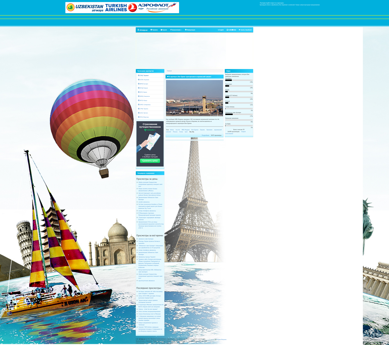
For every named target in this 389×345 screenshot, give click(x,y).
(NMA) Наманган (144, 96)
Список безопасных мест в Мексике (149, 314)
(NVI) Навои (143, 92)
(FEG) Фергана (144, 117)
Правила (155, 30)
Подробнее (205, 135)
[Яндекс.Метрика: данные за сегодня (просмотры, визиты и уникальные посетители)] (220, 339)
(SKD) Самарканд (144, 104)
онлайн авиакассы (144, 202)
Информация (190, 30)
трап (186, 132)
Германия (209, 130)
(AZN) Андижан (144, 80)
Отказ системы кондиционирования (149, 311)
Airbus (172, 130)
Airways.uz (143, 30)
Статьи (181, 132)
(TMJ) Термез (143, 109)
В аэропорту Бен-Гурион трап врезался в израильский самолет (190, 77)
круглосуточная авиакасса (146, 281)
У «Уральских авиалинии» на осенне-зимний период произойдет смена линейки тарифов (149, 318)
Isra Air (178, 130)
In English (221, 30)
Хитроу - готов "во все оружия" (148, 309)
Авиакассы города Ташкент (146, 257)
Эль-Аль (191, 132)
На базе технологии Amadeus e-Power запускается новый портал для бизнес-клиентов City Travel (150, 206)
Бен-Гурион (194, 130)
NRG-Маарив (186, 130)
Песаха (175, 132)
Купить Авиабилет (246, 30)
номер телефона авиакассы (147, 211)
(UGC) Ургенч (143, 113)
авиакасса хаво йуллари (145, 239)
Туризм (164, 30)
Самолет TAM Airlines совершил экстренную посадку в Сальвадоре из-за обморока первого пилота (150, 329)
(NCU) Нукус (143, 100)
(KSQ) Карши (143, 88)
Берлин (202, 130)
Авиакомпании (176, 30)
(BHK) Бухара (143, 84)
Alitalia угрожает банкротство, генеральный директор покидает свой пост (150, 184)
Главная (169, 71)
